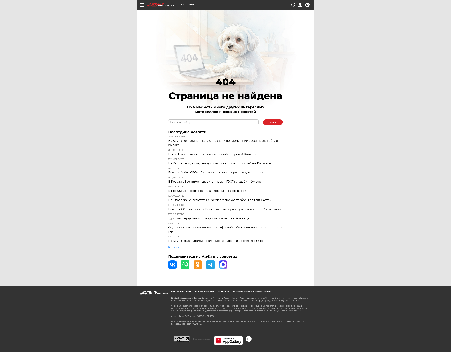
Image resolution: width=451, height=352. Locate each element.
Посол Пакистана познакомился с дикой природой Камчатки (213, 154)
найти (273, 122)
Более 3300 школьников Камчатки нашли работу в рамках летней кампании (224, 209)
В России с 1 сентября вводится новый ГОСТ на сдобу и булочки (215, 181)
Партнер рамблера (201, 339)
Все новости (175, 247)
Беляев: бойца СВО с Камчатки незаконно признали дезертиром (216, 172)
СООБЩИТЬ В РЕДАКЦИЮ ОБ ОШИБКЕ (252, 291)
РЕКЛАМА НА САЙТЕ (181, 291)
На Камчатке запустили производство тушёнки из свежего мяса (215, 241)
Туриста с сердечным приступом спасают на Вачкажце (208, 218)
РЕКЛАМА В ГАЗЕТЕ (204, 291)
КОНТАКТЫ (223, 291)
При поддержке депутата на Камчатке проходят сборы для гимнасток (219, 200)
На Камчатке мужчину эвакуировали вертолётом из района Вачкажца (219, 163)
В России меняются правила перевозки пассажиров (207, 190)
